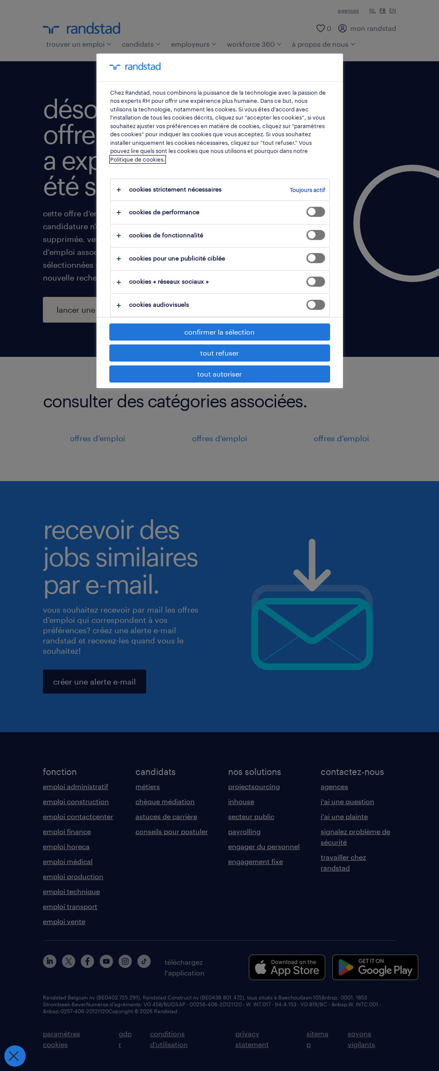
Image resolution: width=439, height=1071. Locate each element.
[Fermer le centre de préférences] (15, 1056)
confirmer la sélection (219, 332)
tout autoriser (219, 374)
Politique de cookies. (137, 159)
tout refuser (219, 353)
